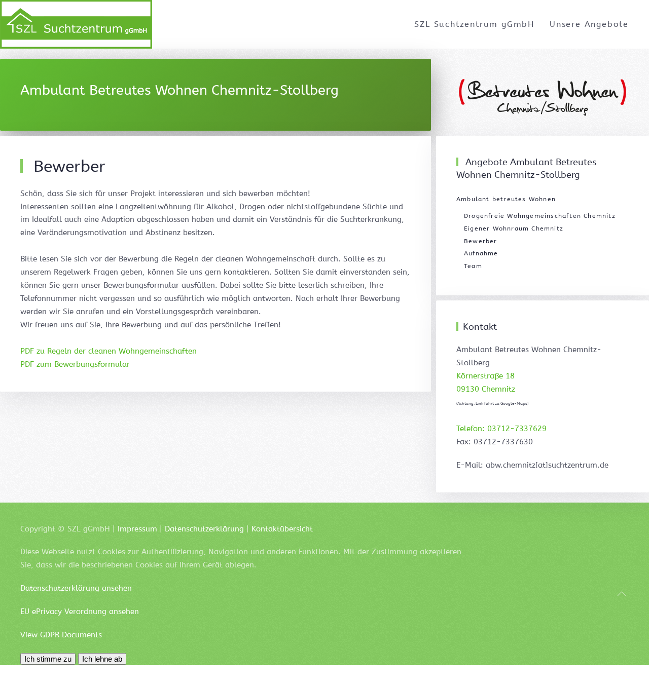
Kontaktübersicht (282, 528)
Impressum (137, 528)
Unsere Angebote (589, 24)
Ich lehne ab (102, 659)
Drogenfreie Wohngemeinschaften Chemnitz (540, 215)
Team (473, 266)
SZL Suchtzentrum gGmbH (474, 24)
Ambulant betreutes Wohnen (506, 199)
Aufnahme (481, 253)
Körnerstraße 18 (485, 375)
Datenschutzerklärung (204, 528)
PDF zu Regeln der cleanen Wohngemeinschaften (108, 351)
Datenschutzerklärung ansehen (76, 588)
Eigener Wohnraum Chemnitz (513, 228)
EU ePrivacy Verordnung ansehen (79, 611)
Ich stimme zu (47, 659)
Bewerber (480, 241)
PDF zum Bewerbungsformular (75, 364)
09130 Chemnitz (485, 389)
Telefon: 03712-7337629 (501, 428)
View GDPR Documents (61, 634)
